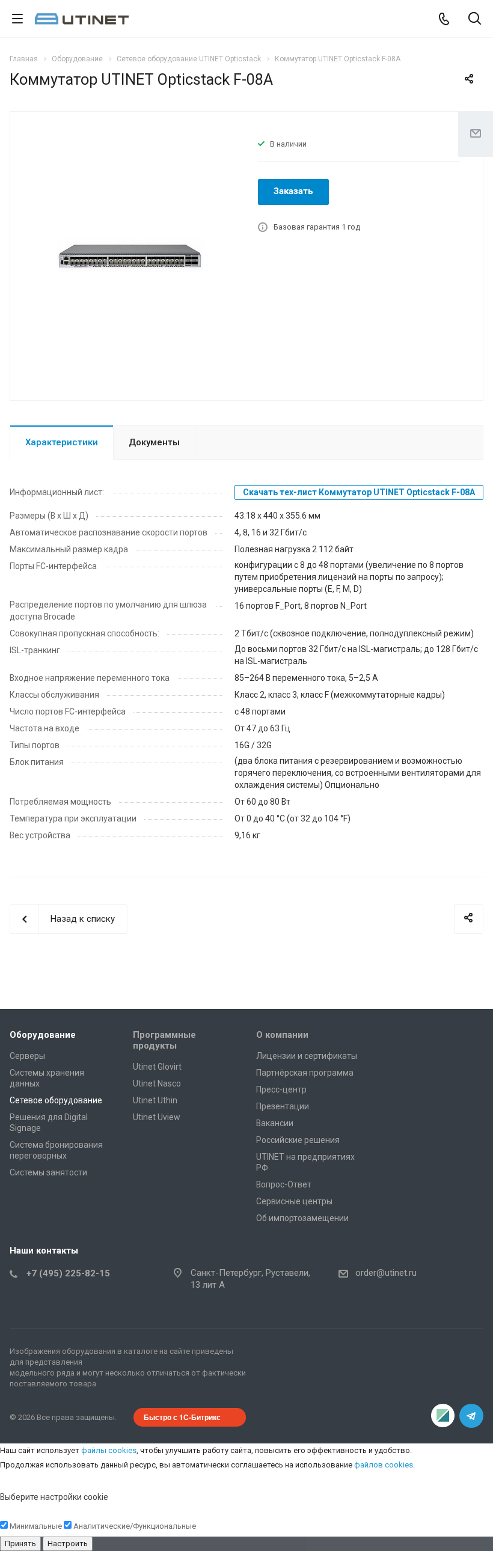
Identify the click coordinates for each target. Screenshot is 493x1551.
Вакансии (274, 1123)
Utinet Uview (156, 1117)
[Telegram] (471, 1416)
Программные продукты (164, 1040)
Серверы (27, 1056)
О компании (282, 1034)
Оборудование (43, 1034)
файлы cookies (108, 1450)
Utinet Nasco (157, 1083)
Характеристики (61, 442)
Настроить (67, 1543)
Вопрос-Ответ (283, 1184)
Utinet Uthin (155, 1100)
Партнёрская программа (305, 1072)
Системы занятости (48, 1172)
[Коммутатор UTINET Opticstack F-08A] (130, 254)
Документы (154, 442)
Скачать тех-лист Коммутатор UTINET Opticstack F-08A (359, 492)
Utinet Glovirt (157, 1066)
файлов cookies (383, 1464)
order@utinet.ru (386, 1272)
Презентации (282, 1106)
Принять (20, 1543)
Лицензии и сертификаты (306, 1056)
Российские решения (298, 1140)
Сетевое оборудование (56, 1100)
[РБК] (442, 1416)
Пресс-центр (281, 1089)
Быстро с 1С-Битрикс (182, 1417)
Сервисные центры (294, 1201)
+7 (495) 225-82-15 (68, 1273)
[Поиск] (474, 19)
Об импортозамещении (302, 1218)
